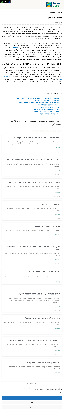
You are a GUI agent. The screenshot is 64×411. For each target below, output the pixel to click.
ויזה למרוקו (14, 48)
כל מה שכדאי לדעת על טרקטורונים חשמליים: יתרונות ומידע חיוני (34, 340)
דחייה (32, 402)
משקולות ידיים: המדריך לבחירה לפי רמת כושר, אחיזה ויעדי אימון (34, 182)
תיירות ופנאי (49, 124)
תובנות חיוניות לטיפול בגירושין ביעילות (44, 271)
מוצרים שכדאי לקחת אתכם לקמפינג (47, 107)
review (19, 121)
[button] (2, 384)
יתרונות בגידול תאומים (51, 204)
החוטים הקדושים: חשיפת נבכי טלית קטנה (43, 362)
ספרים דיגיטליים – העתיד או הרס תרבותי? (45, 112)
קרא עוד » (57, 147)
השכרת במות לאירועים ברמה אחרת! (47, 100)
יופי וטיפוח (58, 124)
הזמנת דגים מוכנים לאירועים (49, 114)
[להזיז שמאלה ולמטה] (1, 2)
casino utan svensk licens (46, 121)
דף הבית (60, 13)
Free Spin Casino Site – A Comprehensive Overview (37, 137)
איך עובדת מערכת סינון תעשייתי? (47, 226)
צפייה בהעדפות (32, 407)
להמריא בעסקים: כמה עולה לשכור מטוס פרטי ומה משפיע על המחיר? (32, 159)
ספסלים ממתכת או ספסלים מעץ (48, 105)
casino (59, 121)
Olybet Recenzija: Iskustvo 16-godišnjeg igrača (39, 293)
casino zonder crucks (30, 121)
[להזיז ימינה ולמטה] (2, 2)
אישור (32, 398)
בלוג (12, 121)
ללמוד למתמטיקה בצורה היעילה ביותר (46, 109)
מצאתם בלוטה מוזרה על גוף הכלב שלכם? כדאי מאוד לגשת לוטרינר (36, 98)
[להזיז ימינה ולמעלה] (2, 1)
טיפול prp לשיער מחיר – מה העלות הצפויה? (42, 318)
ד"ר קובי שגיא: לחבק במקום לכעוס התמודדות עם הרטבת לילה (38, 103)
